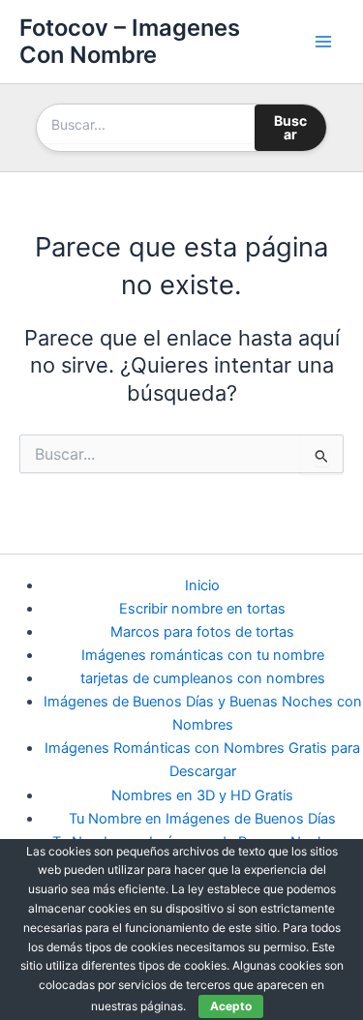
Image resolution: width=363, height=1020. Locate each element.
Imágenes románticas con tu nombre (202, 655)
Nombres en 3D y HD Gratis (202, 795)
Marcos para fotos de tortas (202, 632)
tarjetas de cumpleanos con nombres (202, 678)
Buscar (290, 127)
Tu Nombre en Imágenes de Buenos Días (202, 818)
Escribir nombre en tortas (202, 608)
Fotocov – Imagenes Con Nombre (129, 41)
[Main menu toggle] (323, 41)
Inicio (202, 585)
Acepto (231, 1006)
